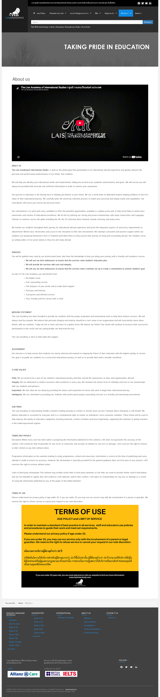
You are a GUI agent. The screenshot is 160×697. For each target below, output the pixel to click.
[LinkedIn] (150, 3)
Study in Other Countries (14, 647)
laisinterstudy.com (71, 689)
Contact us (112, 617)
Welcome (87, 618)
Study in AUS (14, 634)
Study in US (13, 631)
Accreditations (89, 625)
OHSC (10, 668)
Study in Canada (15, 642)
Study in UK (13, 627)
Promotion (13, 620)
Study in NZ (13, 638)
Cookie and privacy (91, 632)
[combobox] (87, 22)
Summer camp (14, 624)
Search (34, 18)
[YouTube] (146, 3)
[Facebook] (139, 3)
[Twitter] (143, 3)
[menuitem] (39, 13)
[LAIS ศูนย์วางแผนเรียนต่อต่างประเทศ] (14, 13)
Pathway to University (66, 617)
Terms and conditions (92, 629)
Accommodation (90, 622)
